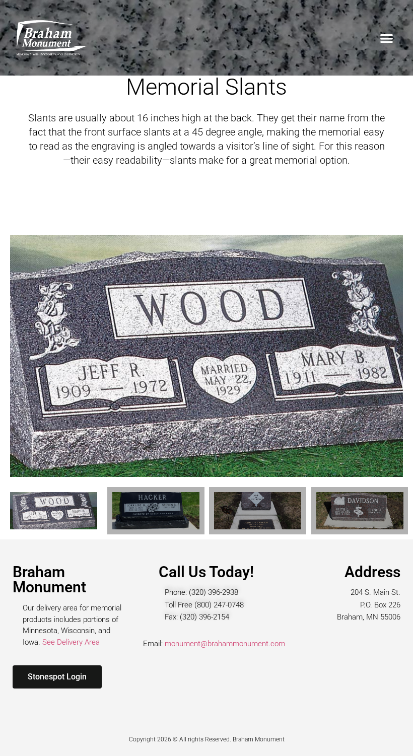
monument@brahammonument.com (225, 643)
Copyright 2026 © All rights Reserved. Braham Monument (207, 739)
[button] (386, 38)
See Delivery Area (71, 642)
